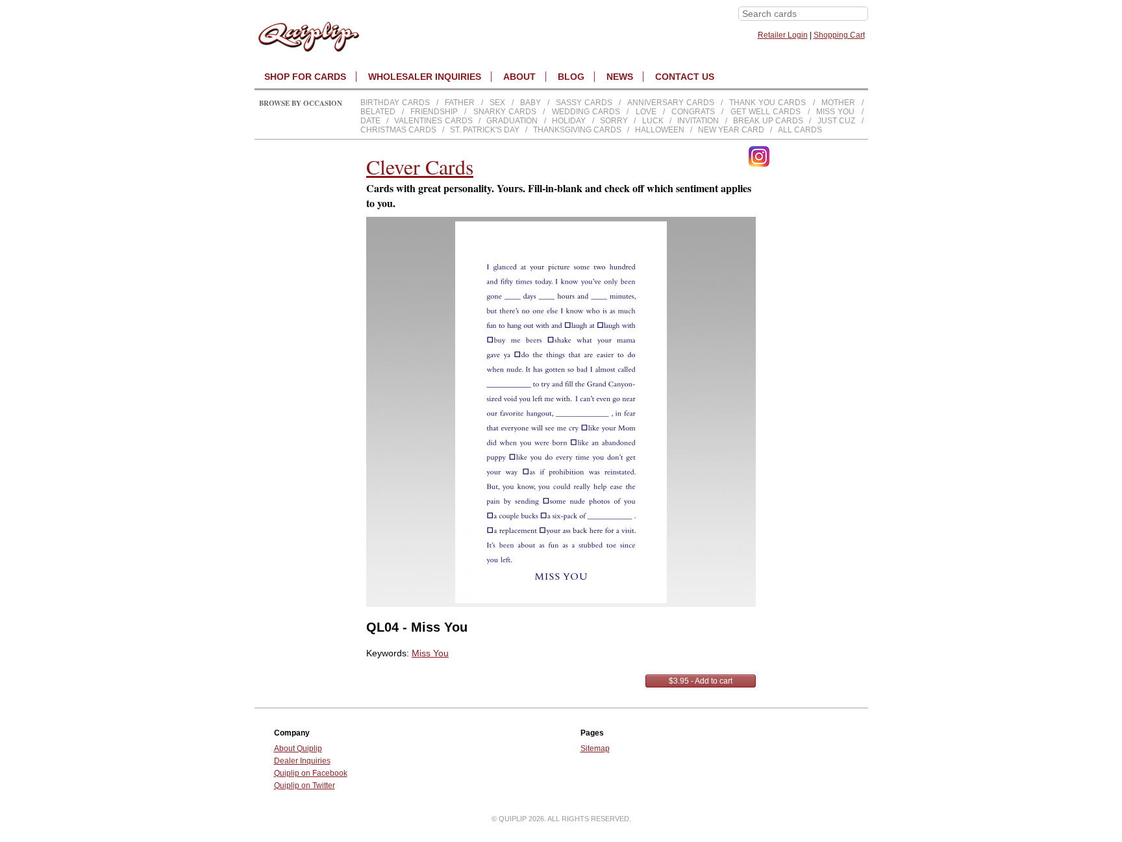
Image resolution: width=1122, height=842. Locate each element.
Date (370, 120)
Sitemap (595, 748)
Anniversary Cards (670, 102)
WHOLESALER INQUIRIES (424, 76)
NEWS (619, 76)
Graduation (512, 120)
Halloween (659, 129)
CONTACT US (684, 76)
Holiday (569, 120)
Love (646, 111)
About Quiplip (298, 748)
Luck (653, 120)
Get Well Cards (765, 111)
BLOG (571, 76)
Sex (497, 102)
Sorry (614, 120)
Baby (530, 102)
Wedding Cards (586, 111)
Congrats (693, 111)
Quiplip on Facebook (310, 773)
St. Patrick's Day (484, 129)
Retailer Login (783, 35)
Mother (838, 102)
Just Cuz (836, 120)
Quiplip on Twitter (304, 785)
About (519, 76)
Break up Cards (768, 120)
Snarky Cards (504, 111)
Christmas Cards (398, 129)
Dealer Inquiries (302, 760)
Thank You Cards (767, 102)
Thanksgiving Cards (577, 129)
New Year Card (731, 129)
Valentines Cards (433, 120)
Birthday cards (395, 102)
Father (460, 102)
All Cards (800, 129)
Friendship (434, 111)
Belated (377, 111)
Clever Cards (419, 166)
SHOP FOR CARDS (305, 76)
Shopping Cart (839, 35)
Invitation (698, 120)
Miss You (835, 111)
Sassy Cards (584, 102)
